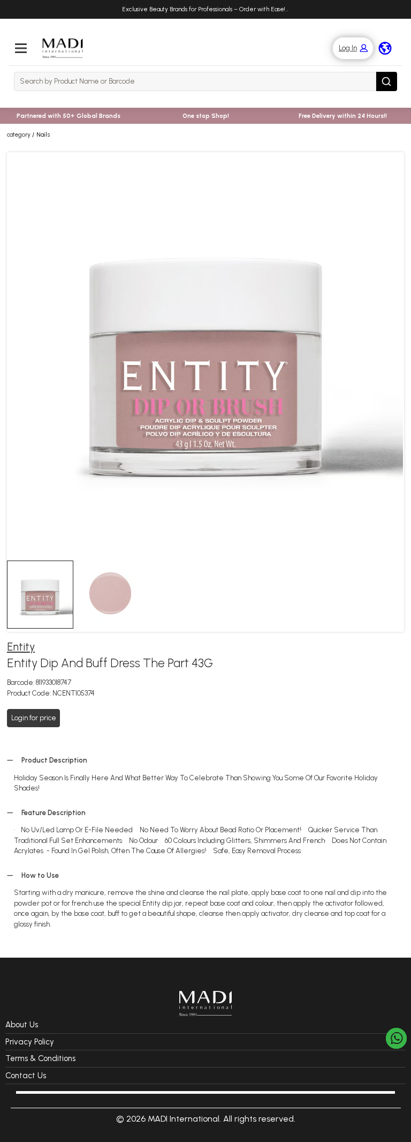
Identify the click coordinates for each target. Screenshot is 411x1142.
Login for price (33, 718)
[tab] (40, 595)
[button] (347, 48)
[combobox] (195, 81)
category (19, 134)
